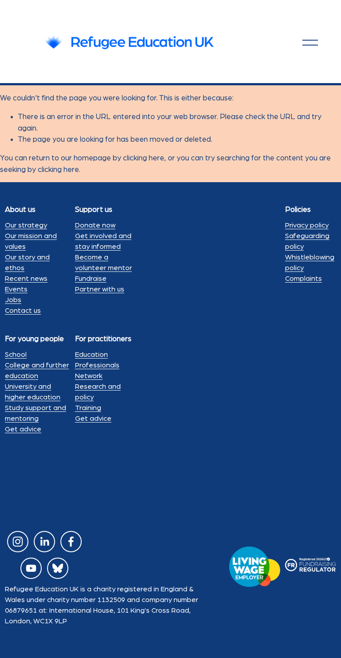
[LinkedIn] (44, 541)
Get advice (23, 429)
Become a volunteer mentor (103, 262)
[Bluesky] (57, 568)
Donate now (95, 225)
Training (88, 407)
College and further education (37, 370)
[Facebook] (71, 541)
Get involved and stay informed (103, 241)
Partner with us (99, 289)
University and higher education (32, 392)
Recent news (26, 278)
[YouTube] (31, 568)
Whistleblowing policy (309, 262)
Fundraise (91, 278)
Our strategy (26, 225)
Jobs (13, 299)
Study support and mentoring (35, 413)
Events (16, 289)
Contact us (23, 310)
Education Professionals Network (97, 365)
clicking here (143, 158)
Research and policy (98, 392)
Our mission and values (31, 241)
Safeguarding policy (307, 241)
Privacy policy (307, 225)
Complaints (303, 278)
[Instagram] (17, 541)
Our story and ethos (27, 262)
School (16, 354)
